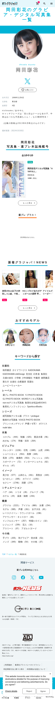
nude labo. (7, 427)
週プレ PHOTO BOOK (13, 395)
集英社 (44, 374)
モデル (10, 509)
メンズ (10, 542)
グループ (37, 492)
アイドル (30, 505)
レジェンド (12, 524)
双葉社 (30, 381)
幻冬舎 (36, 374)
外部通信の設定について (36, 669)
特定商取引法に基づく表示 (14, 669)
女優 (45, 505)
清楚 (28, 482)
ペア (8, 492)
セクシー (11, 482)
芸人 (28, 524)
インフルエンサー (15, 521)
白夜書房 (22, 381)
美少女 (10, 475)
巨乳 (30, 450)
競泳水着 (42, 437)
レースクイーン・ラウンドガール (23, 513)
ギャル (9, 465)
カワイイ (31, 479)
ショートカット (14, 454)
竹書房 (37, 378)
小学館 (17, 378)
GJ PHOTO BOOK (11, 399)
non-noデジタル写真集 (13, 402)
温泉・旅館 (26, 496)
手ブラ (10, 538)
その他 (37, 542)
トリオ (21, 492)
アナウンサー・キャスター (19, 517)
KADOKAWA (34, 370)
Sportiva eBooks (34, 406)
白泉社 (13, 381)
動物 (24, 542)
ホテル (9, 496)
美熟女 (43, 475)
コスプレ (11, 437)
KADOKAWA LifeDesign (14, 374)
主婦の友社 (8, 378)
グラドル (11, 505)
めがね (10, 441)
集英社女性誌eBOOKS (35, 402)
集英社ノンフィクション (14, 406)
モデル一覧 (12, 554)
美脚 (33, 454)
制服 (26, 437)
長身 (9, 458)
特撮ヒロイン (39, 521)
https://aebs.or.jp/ (7, 656)
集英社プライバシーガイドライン (27, 665)
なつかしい (12, 479)
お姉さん (26, 475)
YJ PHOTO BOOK (34, 395)
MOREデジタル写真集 (32, 399)
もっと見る (27, 203)
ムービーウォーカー (12, 385)
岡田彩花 (31, 175)
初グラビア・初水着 (31, 538)
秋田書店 (7, 370)
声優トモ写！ (31, 423)
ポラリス (43, 423)
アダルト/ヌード (29, 528)
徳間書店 (45, 378)
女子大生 (39, 509)
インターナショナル (37, 461)
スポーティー (12, 461)
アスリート (11, 528)
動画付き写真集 (10, 420)
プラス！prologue (31, 416)
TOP (4, 554)
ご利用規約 (8, 665)
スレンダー (13, 450)
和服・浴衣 (27, 441)
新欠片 (6, 381)
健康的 (23, 458)
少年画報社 (27, 378)
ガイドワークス (19, 370)
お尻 (44, 450)
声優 (24, 509)
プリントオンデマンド (13, 423)
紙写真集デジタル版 (12, 416)
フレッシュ (41, 458)
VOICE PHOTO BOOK (29, 420)
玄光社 (29, 374)
